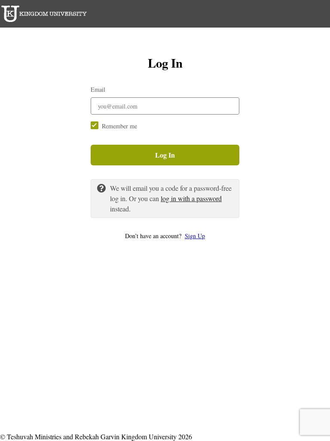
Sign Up (195, 236)
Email (98, 89)
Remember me (119, 126)
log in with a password (191, 198)
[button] (165, 236)
